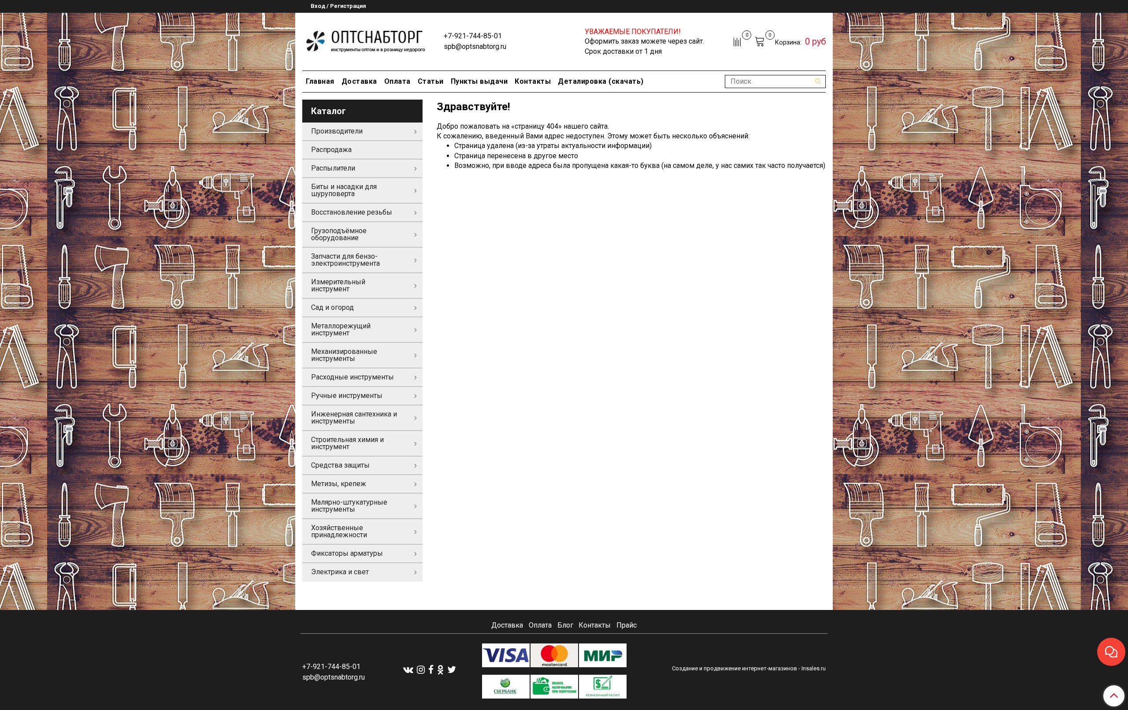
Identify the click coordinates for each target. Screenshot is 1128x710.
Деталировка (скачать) (601, 81)
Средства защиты (340, 465)
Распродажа (331, 149)
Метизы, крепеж (338, 484)
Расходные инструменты (352, 377)
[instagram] (421, 669)
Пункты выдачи (479, 81)
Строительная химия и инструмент (347, 443)
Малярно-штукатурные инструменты (349, 505)
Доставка (359, 81)
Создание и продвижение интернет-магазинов (734, 668)
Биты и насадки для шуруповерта (344, 190)
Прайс (626, 625)
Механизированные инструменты (344, 355)
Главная (320, 81)
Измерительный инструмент (338, 285)
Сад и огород (332, 307)
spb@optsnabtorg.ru (475, 46)
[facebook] (431, 669)
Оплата (397, 81)
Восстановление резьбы (351, 212)
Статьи (431, 81)
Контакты (533, 81)
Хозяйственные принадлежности (339, 531)
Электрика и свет (340, 572)
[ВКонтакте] (408, 669)
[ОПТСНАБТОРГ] (366, 40)
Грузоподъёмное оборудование (339, 234)
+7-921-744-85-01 (473, 36)
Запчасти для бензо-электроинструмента (345, 260)
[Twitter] (451, 669)
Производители (337, 131)
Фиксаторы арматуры (347, 553)
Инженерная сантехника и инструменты (354, 417)
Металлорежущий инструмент (341, 329)
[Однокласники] (440, 669)
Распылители (333, 168)
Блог (565, 625)
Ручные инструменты (346, 395)
